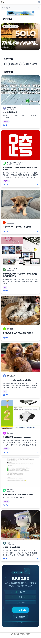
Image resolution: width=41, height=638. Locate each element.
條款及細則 (20, 622)
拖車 (3, 64)
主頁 (12, 634)
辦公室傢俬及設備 (14, 64)
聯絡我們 (16, 634)
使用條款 (22, 634)
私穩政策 (28, 634)
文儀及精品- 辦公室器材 (31, 64)
